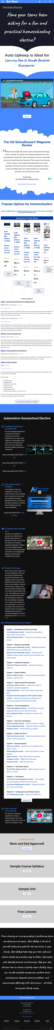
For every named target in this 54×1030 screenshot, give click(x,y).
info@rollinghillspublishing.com (27, 1013)
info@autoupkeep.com (27, 1016)
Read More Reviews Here (27, 184)
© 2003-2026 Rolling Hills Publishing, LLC (10, 1027)
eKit (24, 471)
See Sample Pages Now (6, 308)
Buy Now (20, 305)
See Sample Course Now (6, 368)
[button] (2, 1)
